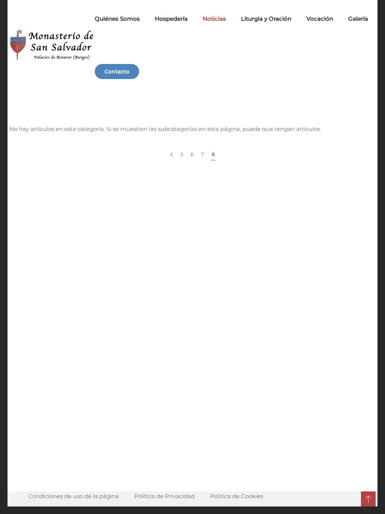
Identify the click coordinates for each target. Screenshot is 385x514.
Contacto (117, 71)
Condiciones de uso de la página (74, 496)
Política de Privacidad (164, 496)
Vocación (319, 18)
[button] (368, 498)
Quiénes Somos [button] (117, 18)
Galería (358, 18)
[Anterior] (172, 154)
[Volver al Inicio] (52, 45)
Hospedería (171, 18)
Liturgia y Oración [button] (266, 18)
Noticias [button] (214, 18)
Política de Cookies (236, 496)
